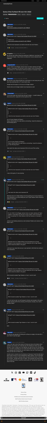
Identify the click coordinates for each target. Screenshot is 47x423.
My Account (44, 0)
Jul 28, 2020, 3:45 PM (24, 64)
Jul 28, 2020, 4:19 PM (19, 309)
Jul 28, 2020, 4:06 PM (19, 103)
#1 (43, 24)
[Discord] (31, 373)
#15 (43, 309)
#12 (43, 228)
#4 (43, 64)
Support (38, 0)
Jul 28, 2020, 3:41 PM (21, 53)
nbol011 (9, 157)
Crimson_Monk (11, 93)
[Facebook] (20, 373)
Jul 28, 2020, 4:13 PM (19, 157)
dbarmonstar (10, 24)
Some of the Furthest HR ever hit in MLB (26, 36)
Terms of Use (23, 392)
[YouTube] (23, 373)
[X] (12, 373)
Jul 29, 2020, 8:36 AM (20, 342)
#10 (43, 179)
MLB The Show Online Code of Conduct (23, 398)
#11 (43, 207)
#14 (43, 284)
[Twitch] (27, 373)
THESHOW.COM (4, 0)
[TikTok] (35, 373)
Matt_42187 (10, 332)
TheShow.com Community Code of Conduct (23, 396)
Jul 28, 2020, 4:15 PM (19, 179)
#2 (43, 34)
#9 (43, 157)
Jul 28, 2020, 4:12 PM (21, 129)
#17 (43, 342)
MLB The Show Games (23, 401)
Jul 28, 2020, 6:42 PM (21, 332)
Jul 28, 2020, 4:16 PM (21, 228)
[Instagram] (16, 373)
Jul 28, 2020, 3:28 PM (21, 24)
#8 (43, 129)
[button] (1, 421)
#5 (43, 78)
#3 (43, 53)
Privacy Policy (23, 394)
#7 (43, 103)
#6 (43, 93)
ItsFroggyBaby (10, 53)
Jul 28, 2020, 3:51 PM (21, 78)
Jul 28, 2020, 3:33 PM (21, 34)
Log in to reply (40, 18)
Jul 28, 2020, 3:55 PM (22, 93)
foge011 (9, 103)
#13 (43, 256)
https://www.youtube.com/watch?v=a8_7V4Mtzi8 (18, 27)
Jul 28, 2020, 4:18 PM (21, 284)
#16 (43, 332)
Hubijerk (9, 342)
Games (33, 0)
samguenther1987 (11, 64)
